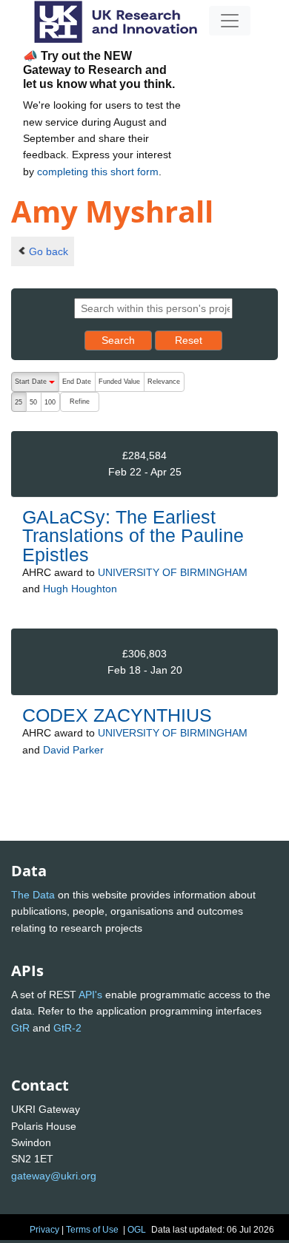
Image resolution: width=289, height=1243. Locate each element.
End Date (76, 381)
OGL (136, 1230)
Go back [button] (48, 251)
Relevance (163, 381)
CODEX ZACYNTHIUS (117, 715)
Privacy (44, 1230)
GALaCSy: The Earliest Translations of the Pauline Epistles (133, 535)
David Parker (73, 750)
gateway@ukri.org (53, 1176)
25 (18, 402)
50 (33, 402)
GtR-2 (67, 1028)
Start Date (37, 385)
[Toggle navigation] (229, 20)
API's (90, 994)
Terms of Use (92, 1230)
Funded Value (119, 381)
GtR (20, 1028)
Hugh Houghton (80, 589)
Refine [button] (80, 401)
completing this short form (98, 171)
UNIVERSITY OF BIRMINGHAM (173, 572)
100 (50, 402)
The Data (33, 895)
